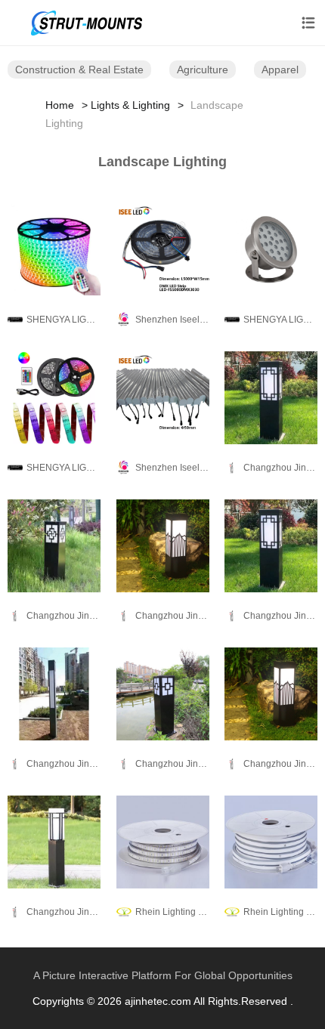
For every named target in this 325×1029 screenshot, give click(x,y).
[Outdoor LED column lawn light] (54, 545)
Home (59, 105)
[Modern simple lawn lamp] (162, 545)
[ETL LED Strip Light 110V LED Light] (162, 842)
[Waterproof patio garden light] (270, 693)
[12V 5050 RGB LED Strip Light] (54, 397)
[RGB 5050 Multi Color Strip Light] (54, 249)
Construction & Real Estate (79, 69)
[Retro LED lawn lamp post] (54, 842)
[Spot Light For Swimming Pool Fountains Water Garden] (270, 249)
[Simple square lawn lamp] (270, 397)
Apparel (280, 69)
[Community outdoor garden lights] (54, 693)
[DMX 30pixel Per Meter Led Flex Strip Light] (162, 249)
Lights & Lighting (130, 105)
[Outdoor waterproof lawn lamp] (270, 545)
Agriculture (202, 69)
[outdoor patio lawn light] (162, 693)
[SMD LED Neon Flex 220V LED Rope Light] (270, 842)
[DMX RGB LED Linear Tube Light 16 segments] (162, 397)
